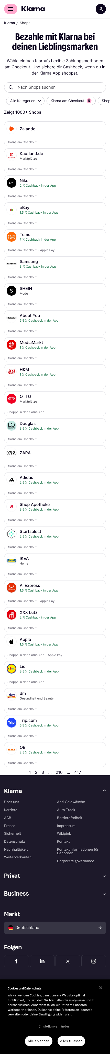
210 (59, 772)
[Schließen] (100, 987)
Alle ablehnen (38, 1041)
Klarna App (49, 73)
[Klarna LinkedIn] (42, 961)
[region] (55, 1016)
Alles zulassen (71, 1041)
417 (77, 772)
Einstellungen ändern (55, 1026)
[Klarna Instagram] (93, 961)
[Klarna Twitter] (68, 961)
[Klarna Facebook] (16, 961)
